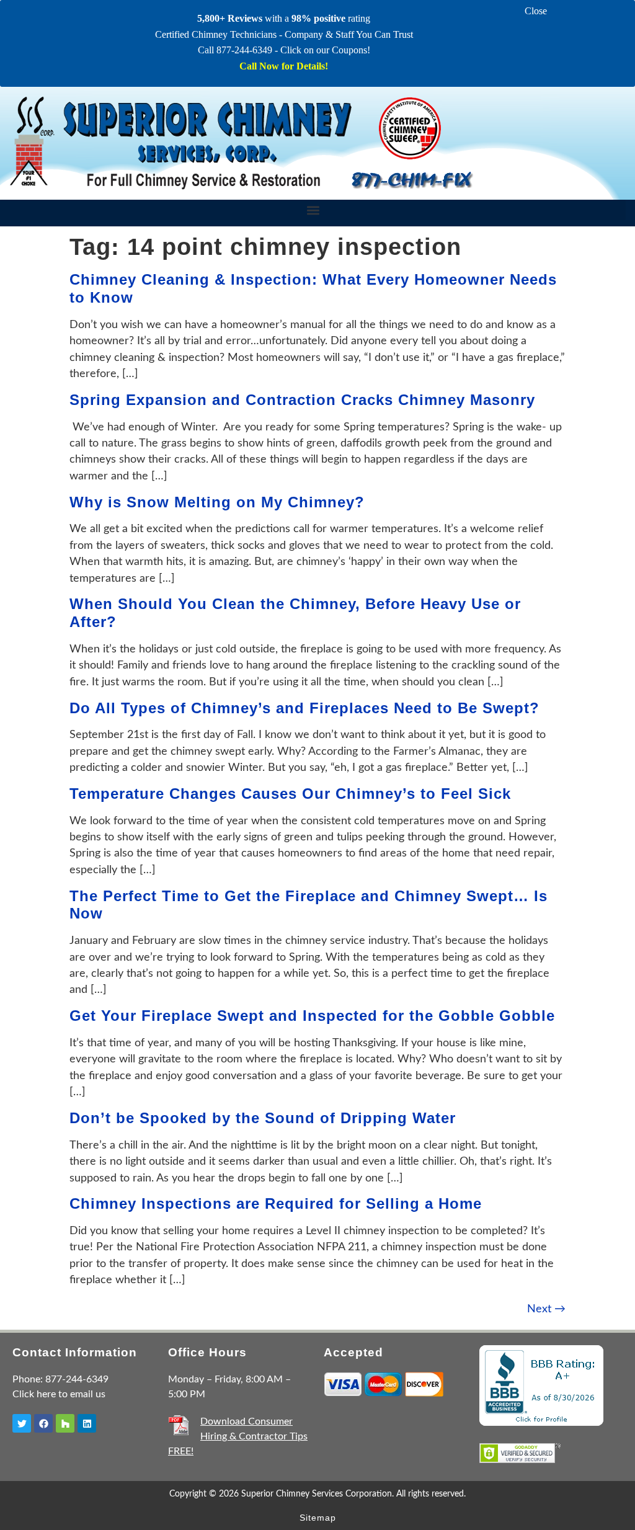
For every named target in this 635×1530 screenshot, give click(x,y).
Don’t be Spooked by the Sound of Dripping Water (262, 1118)
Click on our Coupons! (325, 50)
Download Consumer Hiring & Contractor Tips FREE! (238, 1436)
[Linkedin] (87, 1423)
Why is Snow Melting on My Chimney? (217, 502)
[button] (313, 210)
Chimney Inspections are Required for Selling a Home (275, 1203)
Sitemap (318, 1518)
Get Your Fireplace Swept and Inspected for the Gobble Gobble (312, 1015)
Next (546, 1309)
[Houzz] (65, 1423)
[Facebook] (43, 1423)
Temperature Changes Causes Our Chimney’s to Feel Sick (290, 793)
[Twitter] (21, 1423)
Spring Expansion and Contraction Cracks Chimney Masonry (302, 399)
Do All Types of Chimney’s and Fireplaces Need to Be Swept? (304, 708)
